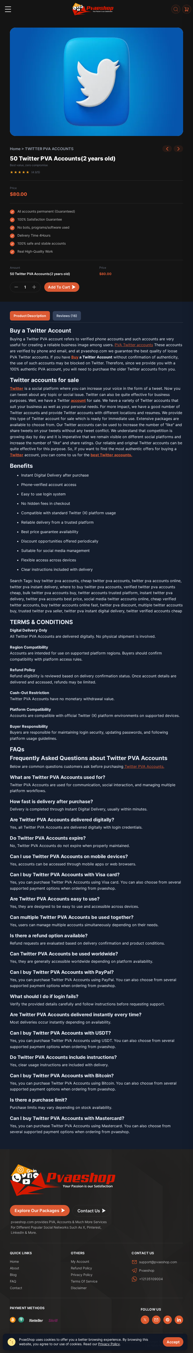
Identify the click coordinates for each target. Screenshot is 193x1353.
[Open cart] (186, 9)
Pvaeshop (146, 1270)
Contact (16, 1288)
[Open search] (175, 9)
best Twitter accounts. (111, 454)
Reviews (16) (66, 316)
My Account (80, 1261)
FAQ (13, 1281)
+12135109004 (151, 1279)
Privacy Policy (81, 1275)
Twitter (16, 454)
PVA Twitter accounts (134, 344)
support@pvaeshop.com (158, 1262)
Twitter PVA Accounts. (143, 766)
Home (15, 148)
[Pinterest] (167, 1320)
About (14, 1268)
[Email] (156, 1320)
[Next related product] (178, 148)
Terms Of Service (84, 1281)
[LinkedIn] (179, 1320)
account (78, 400)
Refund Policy (81, 1268)
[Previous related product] (167, 148)
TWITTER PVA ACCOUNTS (49, 148)
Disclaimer (79, 1288)
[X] (145, 1320)
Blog (13, 1275)
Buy (74, 357)
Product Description (30, 316)
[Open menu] (8, 9)
